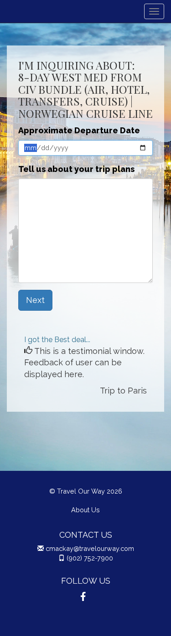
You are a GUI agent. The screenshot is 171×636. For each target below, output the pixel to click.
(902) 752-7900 (90, 558)
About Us (85, 510)
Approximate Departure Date (79, 130)
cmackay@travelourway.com (90, 548)
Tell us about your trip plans (76, 169)
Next (35, 300)
